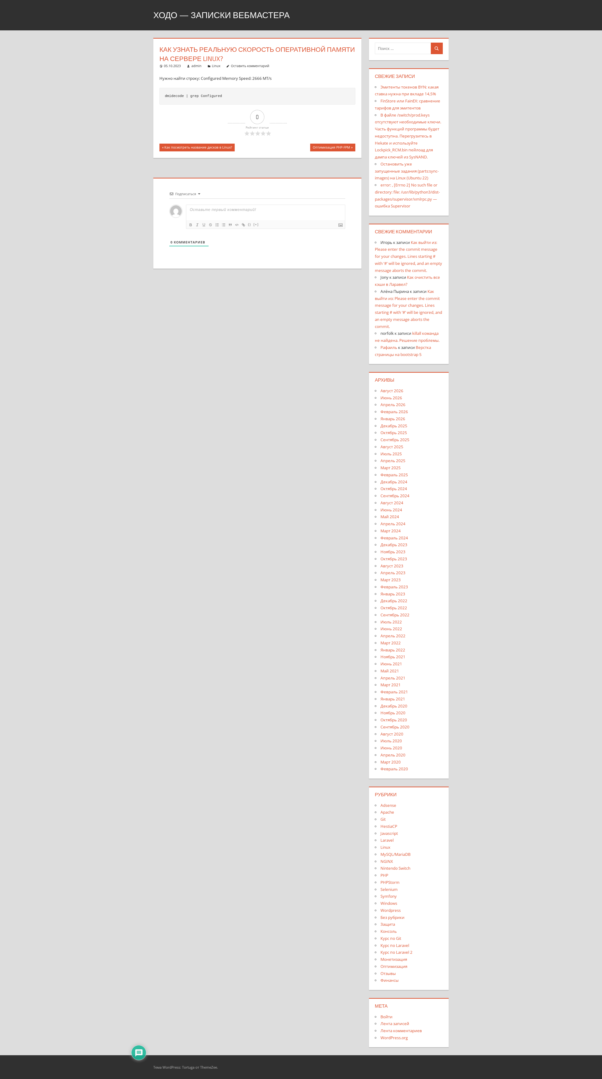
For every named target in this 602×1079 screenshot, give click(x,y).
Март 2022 (390, 643)
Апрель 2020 (392, 755)
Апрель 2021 (392, 678)
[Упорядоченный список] (217, 225)
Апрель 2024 (392, 523)
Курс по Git (390, 938)
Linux (216, 66)
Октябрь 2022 (393, 607)
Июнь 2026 (391, 397)
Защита (387, 924)
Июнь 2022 (391, 628)
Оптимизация (393, 966)
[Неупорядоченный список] (223, 225)
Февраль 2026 (394, 411)
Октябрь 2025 (393, 432)
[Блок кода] (237, 225)
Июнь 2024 (391, 510)
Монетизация (393, 959)
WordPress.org (394, 1037)
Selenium (389, 889)
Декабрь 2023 (393, 544)
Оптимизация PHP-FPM (331, 148)
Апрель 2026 (392, 404)
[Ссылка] (243, 225)
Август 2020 (391, 734)
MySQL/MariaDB (395, 854)
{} (249, 224)
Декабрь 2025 (393, 425)
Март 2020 (390, 762)
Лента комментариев (401, 1030)
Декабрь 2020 (393, 706)
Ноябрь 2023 (392, 551)
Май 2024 (389, 516)
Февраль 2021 (394, 692)
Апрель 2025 (392, 460)
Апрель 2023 (392, 572)
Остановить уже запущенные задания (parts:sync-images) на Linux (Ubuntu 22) (407, 171)
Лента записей (394, 1023)
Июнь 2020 (391, 748)
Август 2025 (391, 446)
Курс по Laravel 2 (396, 952)
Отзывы (388, 973)
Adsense (388, 805)
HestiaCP (388, 826)
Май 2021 (389, 671)
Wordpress (390, 910)
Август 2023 (391, 566)
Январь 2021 (392, 699)
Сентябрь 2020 (394, 727)
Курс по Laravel (394, 945)
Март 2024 (390, 530)
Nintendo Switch (395, 868)
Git (383, 819)
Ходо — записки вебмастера (221, 14)
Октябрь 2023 (393, 559)
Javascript (389, 833)
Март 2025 (390, 467)
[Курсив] (197, 225)
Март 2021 (390, 684)
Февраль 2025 (394, 474)
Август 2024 (391, 502)
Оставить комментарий (250, 66)
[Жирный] (190, 225)
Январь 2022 (392, 650)
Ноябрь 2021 (392, 656)
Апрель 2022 (392, 636)
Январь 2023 (392, 594)
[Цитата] (230, 225)
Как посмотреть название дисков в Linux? (198, 148)
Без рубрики (392, 917)
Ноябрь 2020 (392, 712)
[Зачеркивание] (210, 225)
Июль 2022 (391, 622)
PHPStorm (390, 882)
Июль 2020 (391, 741)
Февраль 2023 (394, 587)
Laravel (387, 840)
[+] (256, 224)
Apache (387, 812)
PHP (384, 875)
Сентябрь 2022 (394, 615)
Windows (388, 903)
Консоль (388, 931)
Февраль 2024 (394, 538)
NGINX (386, 861)
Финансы (389, 980)
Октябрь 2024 (393, 488)
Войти (386, 1016)
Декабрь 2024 (393, 482)
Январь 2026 (392, 418)
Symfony (388, 896)
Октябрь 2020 (393, 720)
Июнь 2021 (391, 664)
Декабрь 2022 (393, 600)
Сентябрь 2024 (394, 495)
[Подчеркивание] (204, 225)
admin (196, 66)
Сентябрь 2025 (394, 439)
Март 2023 (390, 579)
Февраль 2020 (394, 769)
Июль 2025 (391, 454)
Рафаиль (388, 347)
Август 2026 (391, 390)
